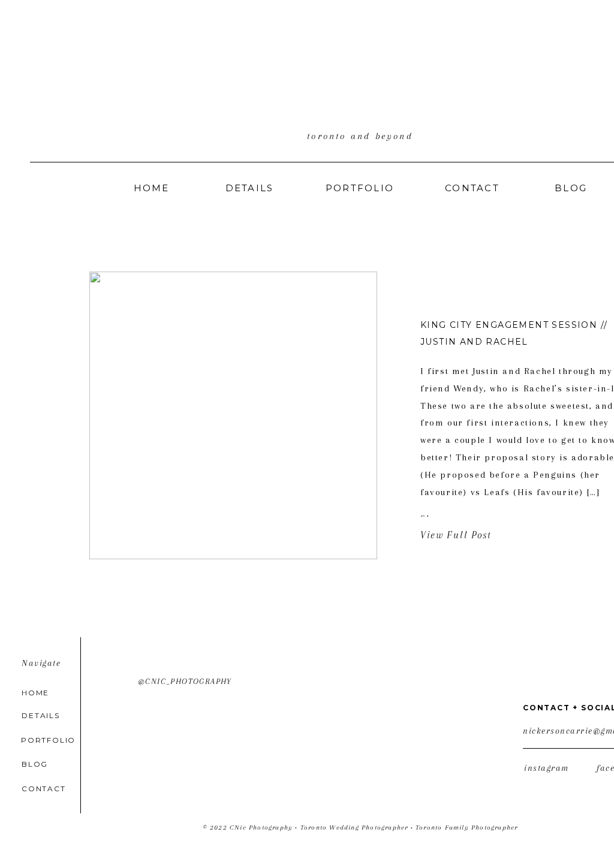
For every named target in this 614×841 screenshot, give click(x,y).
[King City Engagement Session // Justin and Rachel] (233, 415)
